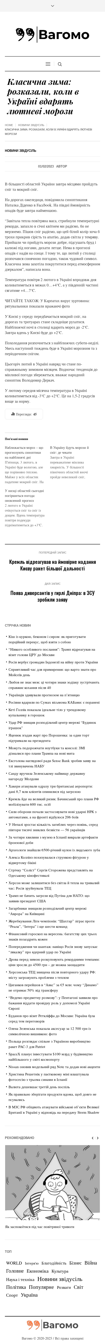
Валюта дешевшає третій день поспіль (39, 1086)
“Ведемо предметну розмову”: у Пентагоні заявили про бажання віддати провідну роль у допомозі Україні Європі (53, 1003)
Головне (15, 1270)
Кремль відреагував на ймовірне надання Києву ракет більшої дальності (52, 565)
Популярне (41, 1286)
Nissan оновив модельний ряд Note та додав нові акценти (54, 1066)
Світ (78, 1286)
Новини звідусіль (31, 125)
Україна (29, 1294)
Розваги (64, 1287)
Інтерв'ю (32, 1263)
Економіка (38, 1270)
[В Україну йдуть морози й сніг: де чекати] (72, 462)
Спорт (12, 1295)
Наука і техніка (20, 1279)
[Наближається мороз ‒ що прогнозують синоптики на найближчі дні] (27, 464)
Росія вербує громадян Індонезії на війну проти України (53, 661)
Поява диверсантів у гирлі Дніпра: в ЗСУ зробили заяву (52, 596)
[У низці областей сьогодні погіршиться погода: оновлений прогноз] (27, 508)
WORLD (14, 1263)
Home (9, 125)
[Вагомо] (52, 34)
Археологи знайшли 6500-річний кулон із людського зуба (54, 849)
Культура (60, 1271)
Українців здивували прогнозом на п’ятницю (44, 694)
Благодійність (54, 1263)
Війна (90, 1262)
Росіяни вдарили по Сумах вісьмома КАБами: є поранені (54, 702)
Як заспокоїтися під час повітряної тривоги (39, 1226)
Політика (16, 1286)
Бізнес (75, 1263)
